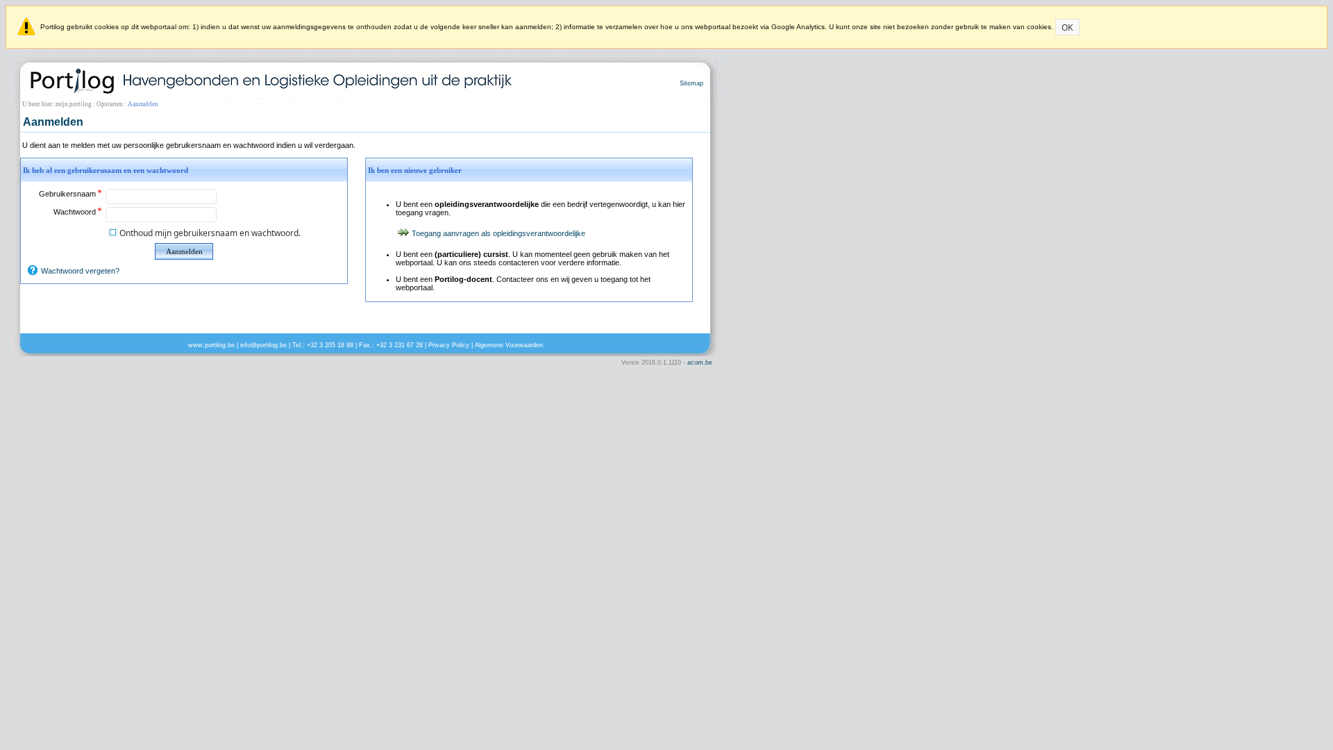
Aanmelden (184, 251)
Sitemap (691, 83)
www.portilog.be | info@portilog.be (237, 345)
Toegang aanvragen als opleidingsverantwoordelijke (498, 233)
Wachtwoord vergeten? (80, 271)
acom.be (699, 362)
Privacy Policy (448, 345)
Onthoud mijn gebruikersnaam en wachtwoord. (210, 233)
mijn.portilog (74, 104)
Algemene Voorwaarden (509, 345)
